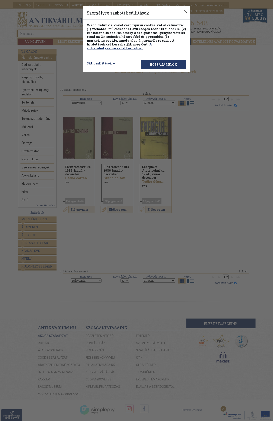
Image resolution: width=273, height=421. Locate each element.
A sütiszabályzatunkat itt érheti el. (119, 46)
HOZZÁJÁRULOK (163, 65)
